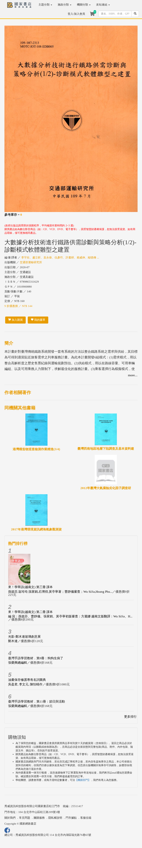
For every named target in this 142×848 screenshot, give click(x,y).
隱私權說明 (55, 817)
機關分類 (83, 4)
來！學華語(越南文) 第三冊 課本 (30, 587)
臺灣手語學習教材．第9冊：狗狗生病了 (35, 658)
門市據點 (71, 817)
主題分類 (44, 4)
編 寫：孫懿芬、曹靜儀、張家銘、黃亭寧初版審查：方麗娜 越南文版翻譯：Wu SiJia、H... (70, 616)
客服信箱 (85, 817)
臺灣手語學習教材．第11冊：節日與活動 (36, 701)
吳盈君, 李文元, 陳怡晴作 (25, 684)
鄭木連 (13, 641)
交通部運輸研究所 (31, 262)
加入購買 (17, 319)
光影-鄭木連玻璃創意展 (24, 636)
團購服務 (39, 817)
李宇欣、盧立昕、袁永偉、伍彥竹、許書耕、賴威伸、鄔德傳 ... (60, 257)
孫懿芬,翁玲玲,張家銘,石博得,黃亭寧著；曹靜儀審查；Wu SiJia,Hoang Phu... (60, 591)
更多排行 (130, 716)
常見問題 (24, 817)
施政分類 (64, 4)
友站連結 (102, 4)
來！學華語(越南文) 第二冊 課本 (30, 612)
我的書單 (39, 319)
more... (133, 375)
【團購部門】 (83, 780)
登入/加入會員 (76, 13)
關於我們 (10, 817)
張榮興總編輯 (17, 662)
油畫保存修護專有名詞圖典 (27, 680)
